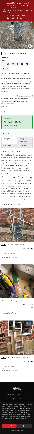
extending (15, 101)
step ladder (10, 103)
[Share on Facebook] (3, 64)
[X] (20, 399)
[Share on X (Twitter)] (8, 64)
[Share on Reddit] (22, 64)
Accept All (9, 426)
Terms (26, 394)
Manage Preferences (17, 430)
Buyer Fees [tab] (7, 146)
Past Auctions (11, 394)
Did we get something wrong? (25, 96)
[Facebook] (17, 399)
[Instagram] (14, 399)
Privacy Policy (6, 421)
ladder (22, 101)
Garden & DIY (13, 98)
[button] (30, 46)
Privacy (19, 394)
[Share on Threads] (3, 68)
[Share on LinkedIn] (27, 64)
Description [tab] (7, 139)
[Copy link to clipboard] (8, 68)
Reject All (24, 426)
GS (19, 101)
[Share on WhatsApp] (13, 64)
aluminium (8, 101)
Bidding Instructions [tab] (23, 140)
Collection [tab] (22, 146)
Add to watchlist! (28, 248)
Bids (4, 112)
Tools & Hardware (22, 98)
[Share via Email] (17, 64)
